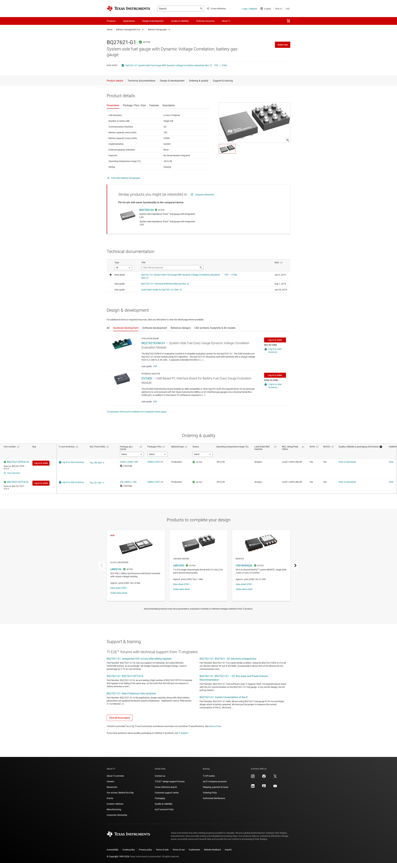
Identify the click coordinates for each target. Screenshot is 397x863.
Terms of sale (162, 849)
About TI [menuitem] (226, 21)
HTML (224, 65)
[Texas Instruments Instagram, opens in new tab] (253, 777)
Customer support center (167, 792)
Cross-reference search (166, 787)
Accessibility (112, 849)
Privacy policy (145, 849)
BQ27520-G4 (146, 209)
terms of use (215, 726)
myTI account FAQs (164, 809)
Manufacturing (114, 809)
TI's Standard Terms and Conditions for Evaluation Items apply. (137, 411)
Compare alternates (204, 194)
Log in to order (275, 340)
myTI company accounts (215, 781)
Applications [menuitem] (129, 21)
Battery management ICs (128, 29)
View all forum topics (119, 718)
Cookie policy (128, 849)
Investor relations (115, 804)
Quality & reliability (163, 804)
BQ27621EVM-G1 (153, 343)
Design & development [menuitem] (153, 21)
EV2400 (147, 378)
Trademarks (194, 849)
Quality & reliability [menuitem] (180, 21)
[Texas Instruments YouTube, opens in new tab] (275, 787)
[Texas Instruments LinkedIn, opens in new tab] (253, 787)
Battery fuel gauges (157, 29)
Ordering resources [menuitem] (205, 21)
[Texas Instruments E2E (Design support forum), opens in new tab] (264, 787)
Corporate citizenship (117, 815)
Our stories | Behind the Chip (120, 792)
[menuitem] (288, 21)
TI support (183, 733)
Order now (283, 44)
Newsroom (112, 787)
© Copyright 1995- (118, 856)
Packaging (160, 798)
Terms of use (178, 849)
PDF (216, 65)
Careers (110, 781)
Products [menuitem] (111, 21)
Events (110, 798)
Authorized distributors (214, 798)
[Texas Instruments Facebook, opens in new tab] (264, 777)
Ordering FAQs (210, 792)
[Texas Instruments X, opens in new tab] (275, 777)
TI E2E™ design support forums (170, 781)
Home (109, 29)
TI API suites (209, 776)
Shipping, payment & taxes (215, 787)
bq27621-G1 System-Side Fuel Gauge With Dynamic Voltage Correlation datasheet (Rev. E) (169, 65)
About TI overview (115, 776)
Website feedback (212, 849)
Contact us (160, 776)
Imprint (228, 849)
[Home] (128, 8)
